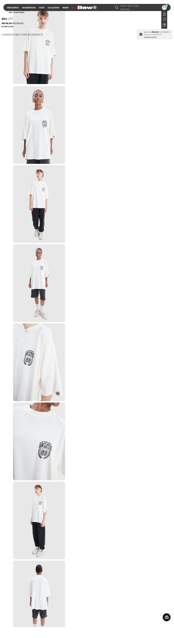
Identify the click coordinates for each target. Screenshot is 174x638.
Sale (74, 7)
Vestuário (13, 7)
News (65, 7)
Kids (41, 7)
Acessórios (29, 7)
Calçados (53, 7)
